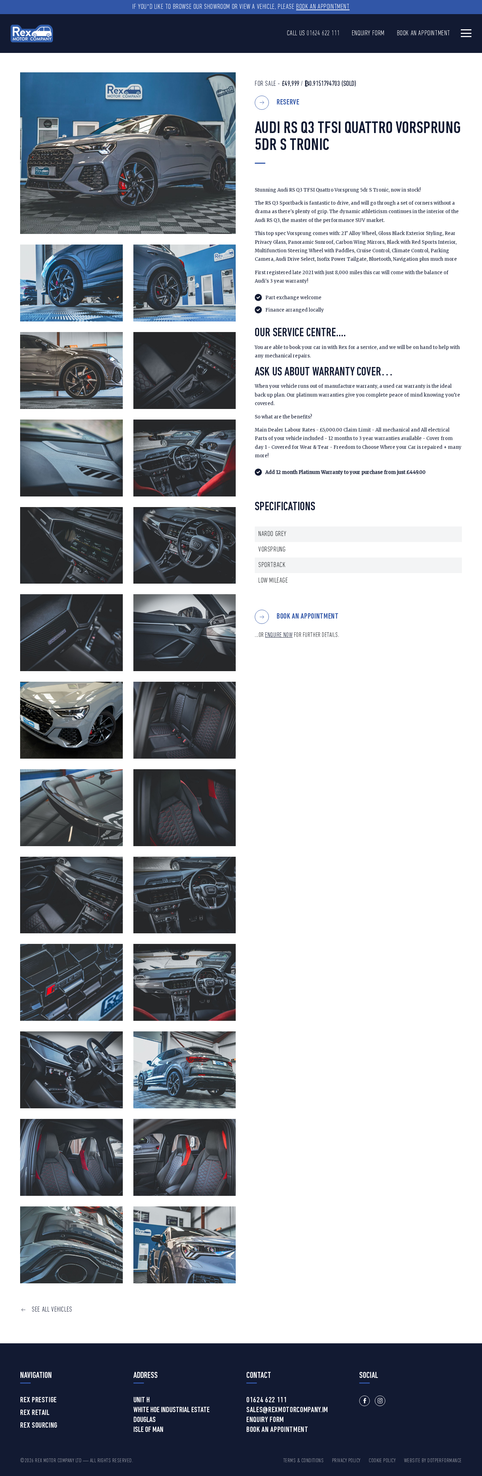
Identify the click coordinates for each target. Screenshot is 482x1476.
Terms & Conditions (303, 1461)
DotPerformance (444, 1461)
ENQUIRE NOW (279, 635)
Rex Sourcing (39, 1426)
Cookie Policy (382, 1461)
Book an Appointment (322, 7)
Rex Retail (35, 1413)
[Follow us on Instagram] (380, 1401)
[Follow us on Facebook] (364, 1401)
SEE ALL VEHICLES (52, 1309)
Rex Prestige (38, 1400)
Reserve (288, 102)
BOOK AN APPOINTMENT (308, 617)
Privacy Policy (346, 1461)
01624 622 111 (323, 33)
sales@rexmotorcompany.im (287, 1410)
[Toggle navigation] (466, 33)
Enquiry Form (368, 33)
